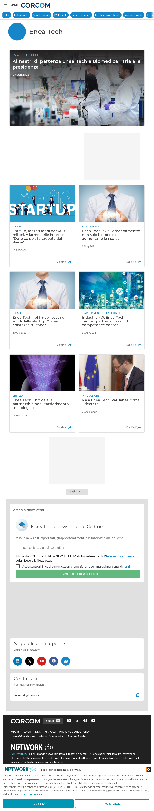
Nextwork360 (20, 754)
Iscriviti (78, 573)
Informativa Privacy (120, 556)
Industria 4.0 (10, 15)
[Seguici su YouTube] (41, 661)
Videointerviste (122, 15)
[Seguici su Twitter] (29, 661)
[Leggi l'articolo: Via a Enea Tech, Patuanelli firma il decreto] (111, 393)
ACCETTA (38, 803)
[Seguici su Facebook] (53, 661)
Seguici (51, 720)
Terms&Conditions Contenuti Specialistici (37, 736)
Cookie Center (77, 736)
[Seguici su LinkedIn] (17, 661)
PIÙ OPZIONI (112, 803)
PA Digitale (49, 15)
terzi (126, 566)
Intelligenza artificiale (96, 15)
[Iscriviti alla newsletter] (65, 661)
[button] (10, 5)
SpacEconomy (30, 15)
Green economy (70, 15)
